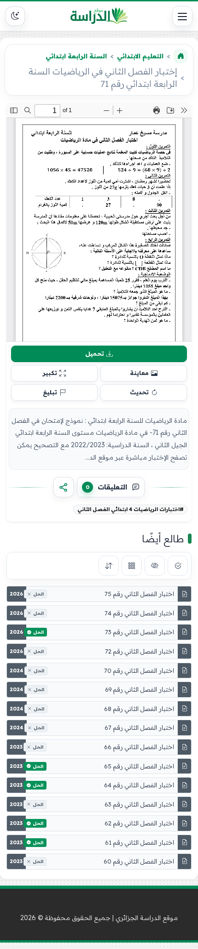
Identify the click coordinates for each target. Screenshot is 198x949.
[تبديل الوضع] (15, 16)
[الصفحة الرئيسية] (180, 56)
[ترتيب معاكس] (109, 566)
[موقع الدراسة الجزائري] (99, 16)
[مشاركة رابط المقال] (63, 487)
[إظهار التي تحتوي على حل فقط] (178, 566)
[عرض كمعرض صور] (132, 566)
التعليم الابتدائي (140, 56)
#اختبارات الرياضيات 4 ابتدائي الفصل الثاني (130, 509)
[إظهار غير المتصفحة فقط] (155, 566)
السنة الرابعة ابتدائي (76, 56)
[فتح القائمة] (182, 16)
